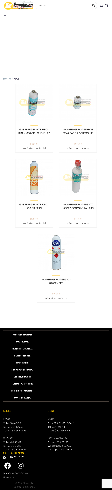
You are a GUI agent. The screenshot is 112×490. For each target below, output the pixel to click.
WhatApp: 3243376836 (60, 449)
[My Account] (101, 5)
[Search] (93, 5)
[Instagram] (20, 465)
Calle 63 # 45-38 (12, 423)
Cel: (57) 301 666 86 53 (14, 430)
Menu (5, 15)
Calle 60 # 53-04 (12, 442)
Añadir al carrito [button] (33, 148)
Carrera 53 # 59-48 (58, 442)
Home (7, 78)
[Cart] (106, 5)
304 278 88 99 (16, 457)
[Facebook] (7, 465)
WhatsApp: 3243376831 (60, 445)
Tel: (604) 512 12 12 (12, 445)
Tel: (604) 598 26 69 (13, 427)
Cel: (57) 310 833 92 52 (14, 449)
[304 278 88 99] (5, 457)
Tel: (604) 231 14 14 (57, 427)
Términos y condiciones (15, 473)
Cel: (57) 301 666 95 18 (59, 430)
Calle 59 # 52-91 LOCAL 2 (61, 423)
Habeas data (10, 477)
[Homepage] (18, 5)
